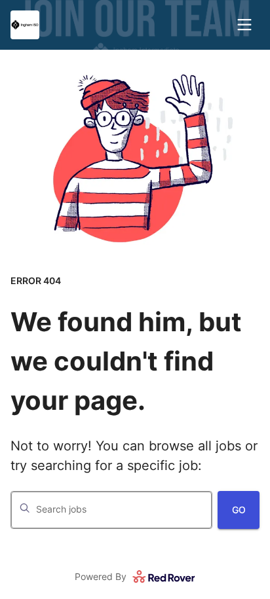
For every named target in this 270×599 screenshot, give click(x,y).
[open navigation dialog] (244, 25)
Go (239, 509)
